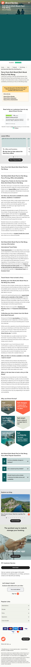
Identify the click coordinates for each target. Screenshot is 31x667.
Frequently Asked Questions (19, 308)
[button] (16, 461)
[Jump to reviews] (15, 62)
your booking (16, 318)
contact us (22, 655)
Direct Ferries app (6, 333)
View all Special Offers (15, 160)
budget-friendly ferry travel (21, 233)
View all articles (15, 520)
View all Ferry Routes (9, 96)
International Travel (20, 269)
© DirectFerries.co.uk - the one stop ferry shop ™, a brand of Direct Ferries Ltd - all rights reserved (14, 650)
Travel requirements (6, 250)
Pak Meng (22, 67)
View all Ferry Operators (9, 98)
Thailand (14, 67)
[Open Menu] (29, 3)
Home (2, 67)
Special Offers (12, 189)
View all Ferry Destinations (10, 99)
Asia (8, 67)
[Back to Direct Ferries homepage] (9, 2)
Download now (15, 556)
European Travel (5, 270)
